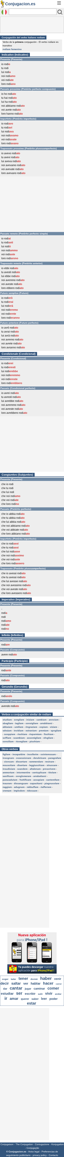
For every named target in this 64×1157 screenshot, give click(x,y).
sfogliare (48, 737)
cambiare (41, 719)
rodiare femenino (12, 49)
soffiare (7, 737)
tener (23, 978)
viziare (53, 727)
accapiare (38, 779)
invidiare (18, 730)
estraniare (31, 730)
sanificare (8, 776)
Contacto (53, 1155)
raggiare (7, 787)
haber (46, 978)
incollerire (32, 754)
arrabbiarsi (46, 723)
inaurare (7, 783)
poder (53, 998)
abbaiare (7, 727)
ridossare (32, 790)
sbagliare (8, 723)
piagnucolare (51, 783)
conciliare (8, 741)
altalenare (35, 769)
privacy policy (40, 1155)
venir (57, 979)
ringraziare (31, 727)
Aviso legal (33, 1151)
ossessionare (23, 758)
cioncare (9, 761)
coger (5, 979)
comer (53, 988)
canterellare (52, 779)
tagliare (19, 723)
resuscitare (9, 765)
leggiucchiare (36, 765)
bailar (13, 979)
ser (19, 993)
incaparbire (18, 754)
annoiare (54, 719)
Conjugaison (6, 1144)
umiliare (18, 727)
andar (58, 994)
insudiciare (9, 769)
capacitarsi (36, 783)
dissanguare (21, 783)
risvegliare (21, 741)
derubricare (39, 758)
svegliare (19, 719)
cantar (16, 988)
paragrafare (54, 758)
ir (5, 998)
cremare (7, 790)
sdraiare (7, 730)
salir (40, 994)
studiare (7, 719)
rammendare (36, 761)
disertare (22, 765)
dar (5, 988)
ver (25, 983)
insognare (8, 758)
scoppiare (9, 734)
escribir (30, 993)
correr (59, 984)
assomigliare (34, 737)
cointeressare (48, 754)
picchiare (35, 741)
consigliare (32, 723)
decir (4, 983)
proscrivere (49, 769)
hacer (48, 983)
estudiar (7, 993)
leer (44, 998)
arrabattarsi (39, 776)
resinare (49, 761)
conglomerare (23, 776)
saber (35, 999)
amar (14, 999)
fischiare (48, 734)
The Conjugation (24, 1144)
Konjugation (57, 1144)
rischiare (22, 734)
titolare (52, 772)
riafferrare (46, 787)
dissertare (21, 761)
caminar (39, 988)
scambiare (19, 737)
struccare (52, 765)
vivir (49, 993)
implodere (19, 790)
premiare (44, 730)
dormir (34, 979)
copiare (43, 727)
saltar (16, 983)
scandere (22, 769)
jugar (28, 988)
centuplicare (39, 772)
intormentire (23, 772)
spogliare (56, 730)
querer (25, 999)
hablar (36, 983)
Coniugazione (42, 1144)
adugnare (19, 787)
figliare (6, 754)
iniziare (30, 719)
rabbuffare (32, 787)
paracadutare (10, 779)
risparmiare (35, 734)
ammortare (8, 772)
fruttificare (25, 779)
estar (31, 1003)
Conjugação (33, 1148)
